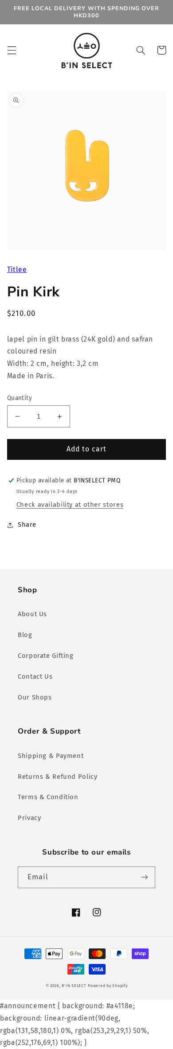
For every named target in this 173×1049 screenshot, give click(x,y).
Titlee (17, 269)
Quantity (19, 398)
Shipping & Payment (50, 756)
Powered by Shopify (107, 985)
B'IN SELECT (74, 985)
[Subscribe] (144, 877)
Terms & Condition (48, 797)
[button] (11, 50)
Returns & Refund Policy (58, 777)
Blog (25, 635)
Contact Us (35, 676)
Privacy (29, 818)
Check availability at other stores (69, 505)
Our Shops (35, 697)
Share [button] (27, 524)
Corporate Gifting (46, 656)
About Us (32, 614)
